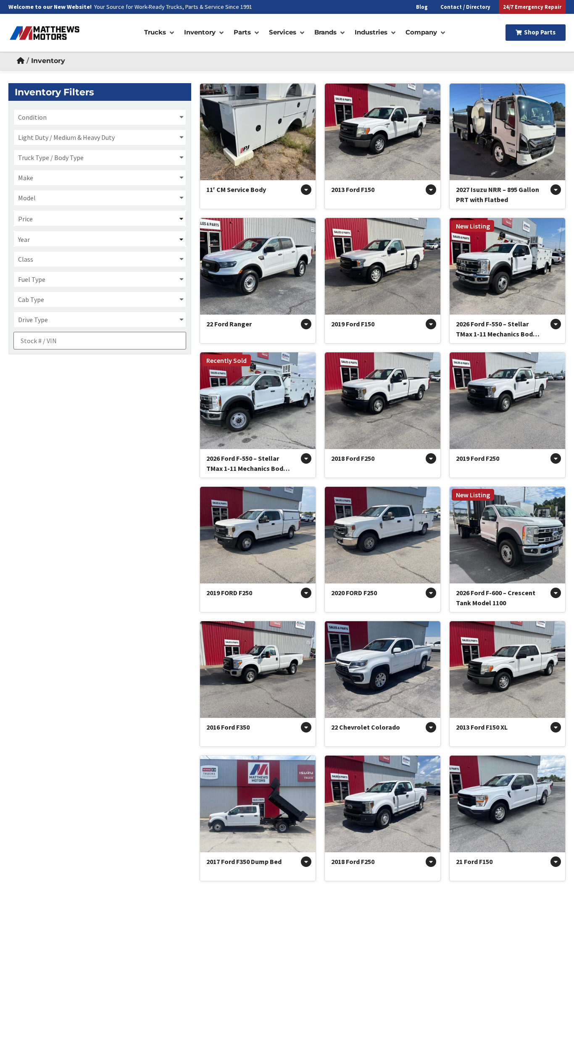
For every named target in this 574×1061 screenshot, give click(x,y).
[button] (160, 32)
